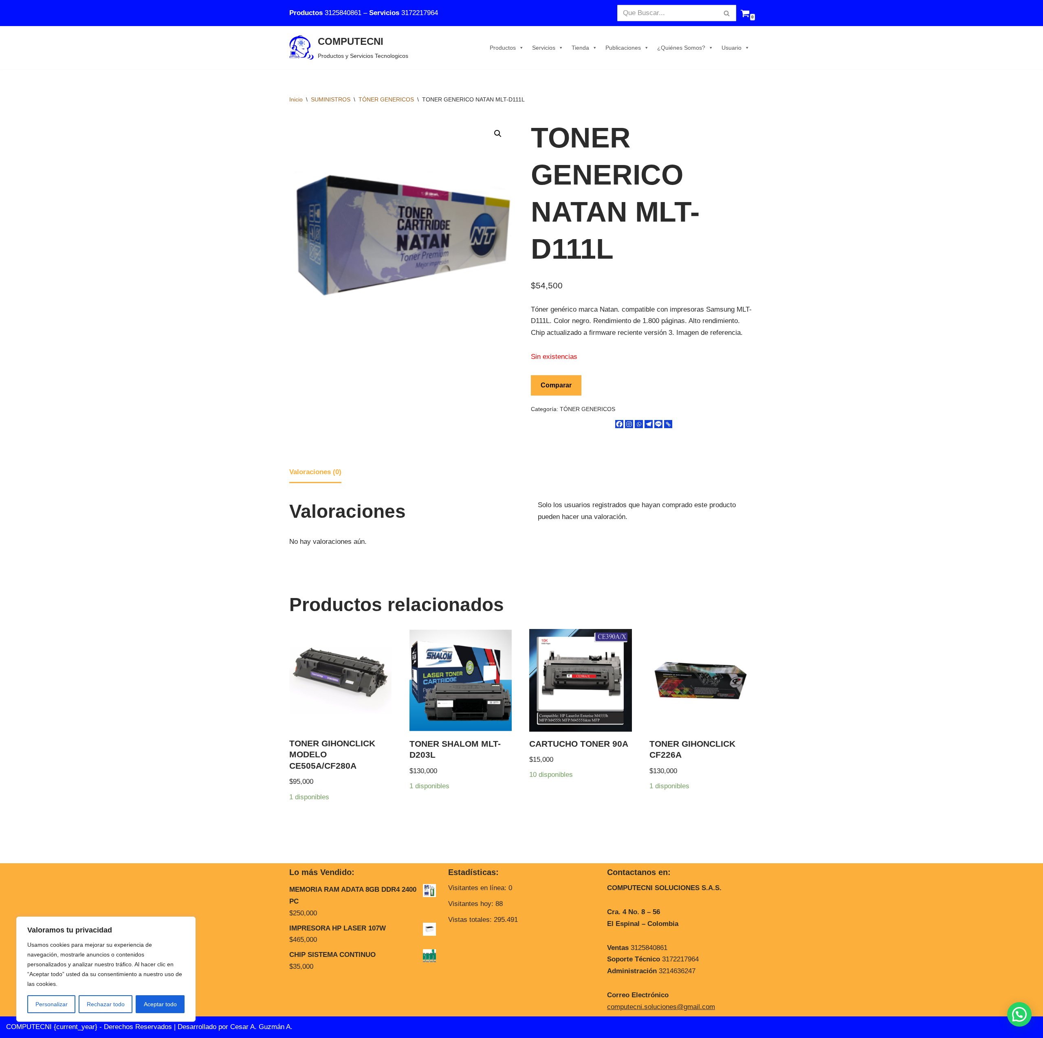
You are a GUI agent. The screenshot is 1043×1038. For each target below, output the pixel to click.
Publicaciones (623, 47)
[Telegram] (649, 424)
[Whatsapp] (639, 424)
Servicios (543, 47)
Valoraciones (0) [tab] (315, 472)
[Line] (658, 424)
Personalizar (51, 1004)
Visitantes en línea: (478, 888)
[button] (498, 133)
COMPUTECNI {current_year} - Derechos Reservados (90, 1027)
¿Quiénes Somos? (681, 47)
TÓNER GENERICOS (386, 99)
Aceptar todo (160, 1004)
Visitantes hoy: (471, 904)
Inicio (296, 99)
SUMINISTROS (330, 99)
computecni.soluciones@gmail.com (661, 1007)
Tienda (580, 47)
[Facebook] (619, 424)
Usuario (732, 47)
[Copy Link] (668, 424)
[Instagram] (629, 424)
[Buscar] (727, 13)
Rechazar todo (106, 1004)
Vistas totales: (471, 920)
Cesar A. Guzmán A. (261, 1027)
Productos (503, 47)
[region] (106, 969)
